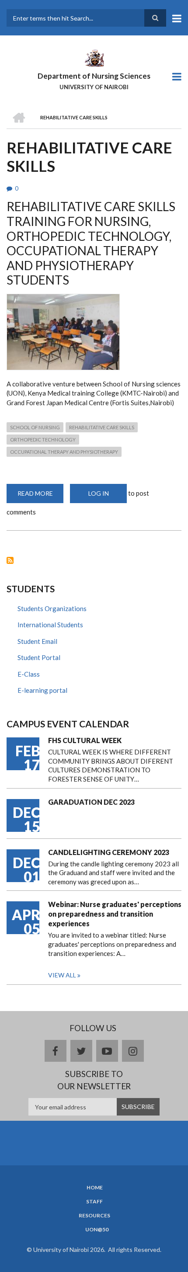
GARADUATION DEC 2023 (91, 802)
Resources (94, 1215)
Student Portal (38, 657)
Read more (40, 496)
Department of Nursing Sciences (94, 75)
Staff (94, 1201)
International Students (50, 625)
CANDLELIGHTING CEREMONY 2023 (108, 852)
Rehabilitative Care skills (101, 427)
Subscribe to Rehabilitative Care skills (10, 560)
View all (62, 975)
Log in (98, 493)
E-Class (28, 674)
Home (95, 1187)
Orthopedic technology (43, 439)
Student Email (37, 641)
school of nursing (35, 427)
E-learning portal (42, 690)
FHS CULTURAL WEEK (85, 740)
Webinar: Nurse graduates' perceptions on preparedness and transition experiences (114, 914)
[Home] (94, 57)
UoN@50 (96, 1229)
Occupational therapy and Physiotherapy (64, 452)
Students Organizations (52, 608)
